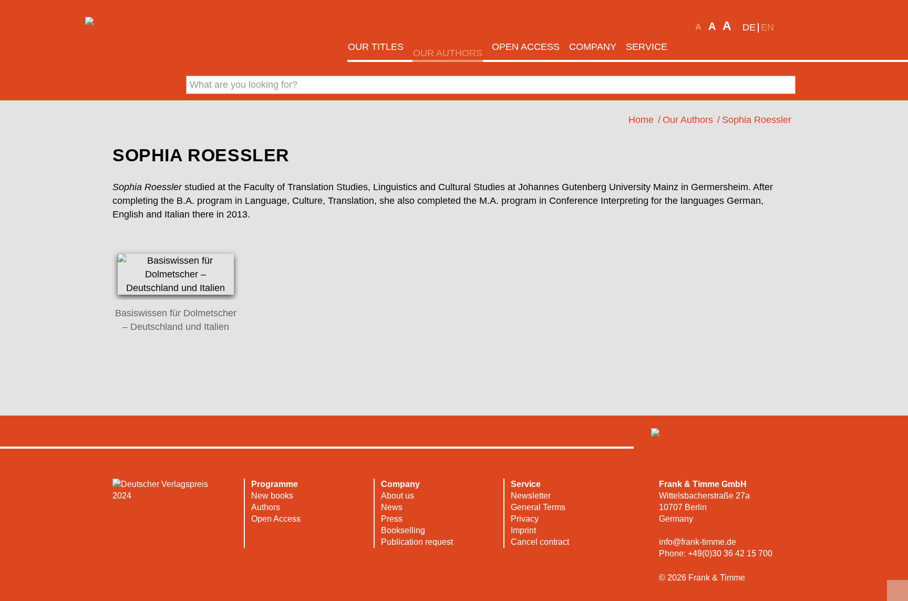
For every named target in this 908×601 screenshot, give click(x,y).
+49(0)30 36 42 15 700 (730, 553)
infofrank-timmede (697, 541)
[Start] (686, 47)
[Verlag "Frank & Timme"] (116, 37)
